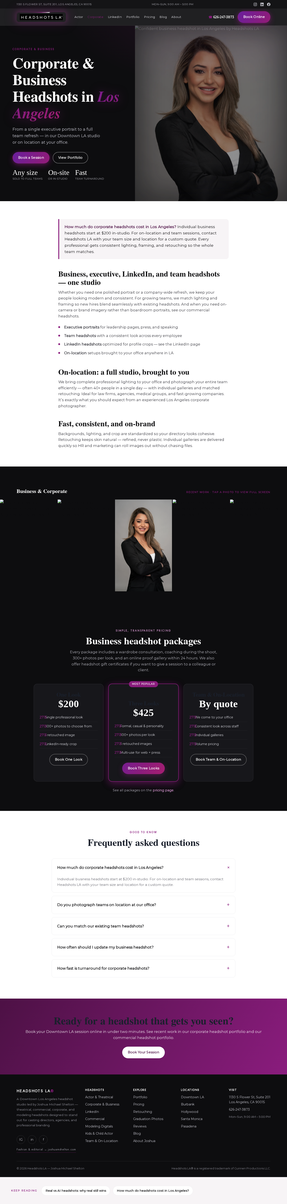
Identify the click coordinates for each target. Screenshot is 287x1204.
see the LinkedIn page (179, 344)
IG (21, 1140)
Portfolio (132, 17)
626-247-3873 (221, 17)
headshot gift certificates (105, 664)
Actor (78, 17)
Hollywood (189, 1112)
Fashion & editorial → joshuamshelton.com (46, 1149)
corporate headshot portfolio (218, 1031)
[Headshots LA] (41, 17)
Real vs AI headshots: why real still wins (76, 1190)
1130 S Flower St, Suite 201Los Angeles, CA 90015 (249, 1099)
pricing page (163, 790)
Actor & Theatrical (99, 1097)
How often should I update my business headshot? (105, 947)
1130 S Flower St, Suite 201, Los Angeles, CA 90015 (54, 4)
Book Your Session (143, 1052)
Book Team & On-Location (218, 759)
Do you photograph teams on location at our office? (106, 904)
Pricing (149, 17)
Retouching (142, 1112)
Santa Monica (191, 1119)
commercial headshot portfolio (143, 1037)
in (32, 1140)
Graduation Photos (148, 1119)
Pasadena (188, 1126)
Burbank (187, 1104)
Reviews (139, 1126)
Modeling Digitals (99, 1126)
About (176, 17)
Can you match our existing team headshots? (100, 926)
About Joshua (144, 1141)
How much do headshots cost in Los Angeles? (153, 1190)
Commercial (94, 1119)
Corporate (95, 17)
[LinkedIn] (262, 4)
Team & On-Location (101, 1141)
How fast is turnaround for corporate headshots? (103, 968)
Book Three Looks (143, 768)
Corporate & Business (102, 1104)
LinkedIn (115, 17)
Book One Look (68, 759)
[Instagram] (255, 4)
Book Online (254, 17)
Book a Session (31, 158)
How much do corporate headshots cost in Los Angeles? (110, 867)
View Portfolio (70, 158)
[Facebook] (269, 4)
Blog (163, 17)
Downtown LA (192, 1097)
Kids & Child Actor (99, 1133)
